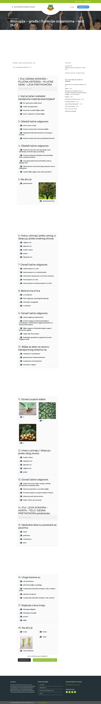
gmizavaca (26, 535)
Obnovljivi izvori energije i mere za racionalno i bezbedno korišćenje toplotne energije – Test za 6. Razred (76, 92)
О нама (72, 7)
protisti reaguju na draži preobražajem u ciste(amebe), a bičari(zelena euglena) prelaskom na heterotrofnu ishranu (36, 323)
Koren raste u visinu (29, 125)
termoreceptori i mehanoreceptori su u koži (37, 283)
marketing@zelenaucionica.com (73, 684)
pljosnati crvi (27, 246)
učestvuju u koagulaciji (30, 302)
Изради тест (43, 687)
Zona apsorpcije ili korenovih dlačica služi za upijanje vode (35, 162)
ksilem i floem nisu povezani (32, 500)
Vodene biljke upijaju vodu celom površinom (37, 172)
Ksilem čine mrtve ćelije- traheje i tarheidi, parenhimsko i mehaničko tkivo (35, 484)
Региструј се (87, 1)
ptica (24, 543)
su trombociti (27, 295)
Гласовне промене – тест (72, 101)
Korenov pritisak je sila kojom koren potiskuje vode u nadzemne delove (36, 156)
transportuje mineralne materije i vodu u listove (38, 598)
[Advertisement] (50, 40)
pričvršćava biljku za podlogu (32, 585)
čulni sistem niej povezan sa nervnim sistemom (38, 276)
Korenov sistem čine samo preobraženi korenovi (38, 138)
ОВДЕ (30, 67)
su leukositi (27, 306)
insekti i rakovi (28, 250)
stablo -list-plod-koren (30, 107)
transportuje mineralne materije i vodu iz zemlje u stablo (37, 589)
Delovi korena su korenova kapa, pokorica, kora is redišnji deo (37, 167)
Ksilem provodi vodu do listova (33, 496)
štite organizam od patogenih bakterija (36, 298)
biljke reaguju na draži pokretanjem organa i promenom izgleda (35, 329)
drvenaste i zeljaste (29, 365)
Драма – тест (68, 88)
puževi (25, 253)
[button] (27, 184)
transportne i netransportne (32, 361)
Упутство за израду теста (47, 690)
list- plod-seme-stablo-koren (32, 103)
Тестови (42, 684)
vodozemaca (27, 539)
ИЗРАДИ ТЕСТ (83, 7)
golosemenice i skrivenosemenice (34, 357)
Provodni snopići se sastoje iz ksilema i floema (38, 493)
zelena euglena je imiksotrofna (33, 317)
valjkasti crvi (27, 242)
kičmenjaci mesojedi (29, 613)
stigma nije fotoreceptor (31, 334)
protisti (25, 617)
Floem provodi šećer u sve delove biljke (36, 489)
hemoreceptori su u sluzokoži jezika (34, 272)
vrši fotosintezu (28, 581)
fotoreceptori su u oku (30, 280)
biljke (25, 620)
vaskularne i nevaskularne (31, 354)
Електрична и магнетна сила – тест (74, 99)
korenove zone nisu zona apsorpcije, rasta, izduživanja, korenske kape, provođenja (35, 151)
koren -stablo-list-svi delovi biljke (34, 114)
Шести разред (14, 18)
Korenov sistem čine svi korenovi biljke (35, 129)
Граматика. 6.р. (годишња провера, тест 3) (76, 85)
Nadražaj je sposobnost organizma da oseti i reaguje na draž (35, 338)
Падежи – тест (69, 96)
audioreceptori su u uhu (31, 269)
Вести (41, 693)
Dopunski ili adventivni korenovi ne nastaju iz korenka (35, 134)
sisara (25, 532)
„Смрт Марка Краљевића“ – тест (73, 104)
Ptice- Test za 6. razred (71, 109)
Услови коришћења (42, 702)
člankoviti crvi (27, 257)
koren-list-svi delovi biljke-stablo (33, 110)
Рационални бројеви (70, 111)
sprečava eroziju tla (29, 594)
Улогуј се (80, 1)
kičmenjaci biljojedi (29, 609)
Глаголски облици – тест (71, 106)
